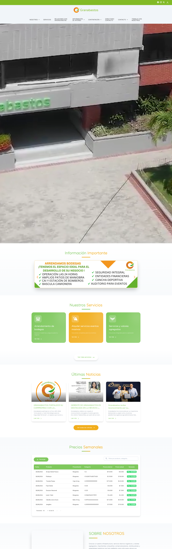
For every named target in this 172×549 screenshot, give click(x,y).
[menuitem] (35, 19)
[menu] (86, 19)
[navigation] (37, 277)
